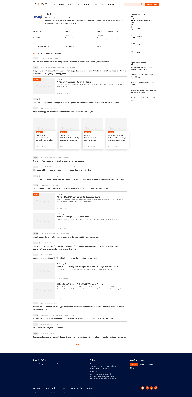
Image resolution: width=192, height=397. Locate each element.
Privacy (63, 388)
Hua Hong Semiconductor (145, 20)
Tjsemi (139, 28)
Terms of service (50, 388)
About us (111, 4)
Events (103, 4)
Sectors (76, 4)
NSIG (138, 53)
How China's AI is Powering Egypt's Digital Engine (143, 84)
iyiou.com (90, 388)
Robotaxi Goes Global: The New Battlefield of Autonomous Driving (143, 91)
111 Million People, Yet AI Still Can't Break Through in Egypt (143, 76)
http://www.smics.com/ (41, 46)
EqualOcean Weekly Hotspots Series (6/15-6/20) (143, 99)
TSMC (138, 45)
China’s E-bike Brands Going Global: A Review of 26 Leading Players (142, 68)
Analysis (61, 4)
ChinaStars (87, 4)
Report (69, 4)
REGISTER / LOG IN (152, 4)
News (53, 4)
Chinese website (76, 388)
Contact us (36, 388)
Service (95, 4)
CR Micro (139, 36)
